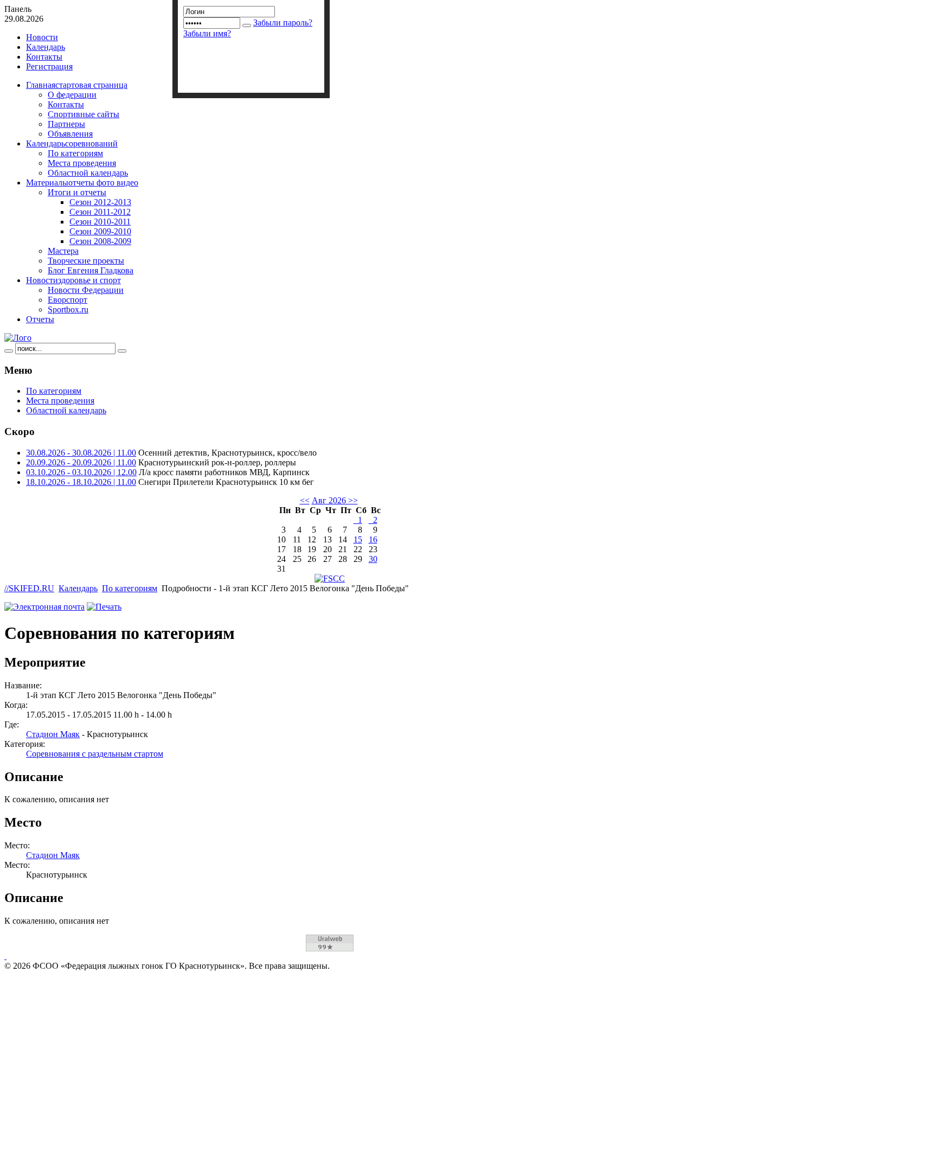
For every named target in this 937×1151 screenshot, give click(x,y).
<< (305, 500)
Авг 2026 (329, 500)
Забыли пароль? (282, 22)
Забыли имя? (207, 33)
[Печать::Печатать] (104, 606)
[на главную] (17, 337)
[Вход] (246, 25)
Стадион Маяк (53, 734)
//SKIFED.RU (29, 588)
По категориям (129, 588)
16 (373, 539)
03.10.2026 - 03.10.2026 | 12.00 (81, 472)
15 (358, 539)
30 (373, 559)
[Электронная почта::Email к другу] (44, 606)
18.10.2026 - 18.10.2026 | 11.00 (81, 482)
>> (352, 500)
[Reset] (122, 351)
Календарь (78, 588)
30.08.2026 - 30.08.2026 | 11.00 (81, 452)
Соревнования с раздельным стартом (94, 753)
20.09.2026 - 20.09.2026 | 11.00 (81, 462)
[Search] (8, 351)
